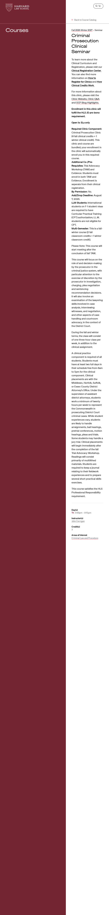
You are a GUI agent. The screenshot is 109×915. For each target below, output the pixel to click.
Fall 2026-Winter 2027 (82, 30)
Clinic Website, (80, 98)
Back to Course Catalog (85, 19)
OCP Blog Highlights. (87, 102)
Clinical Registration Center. (86, 70)
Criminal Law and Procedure (85, 538)
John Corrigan (78, 521)
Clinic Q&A (93, 98)
